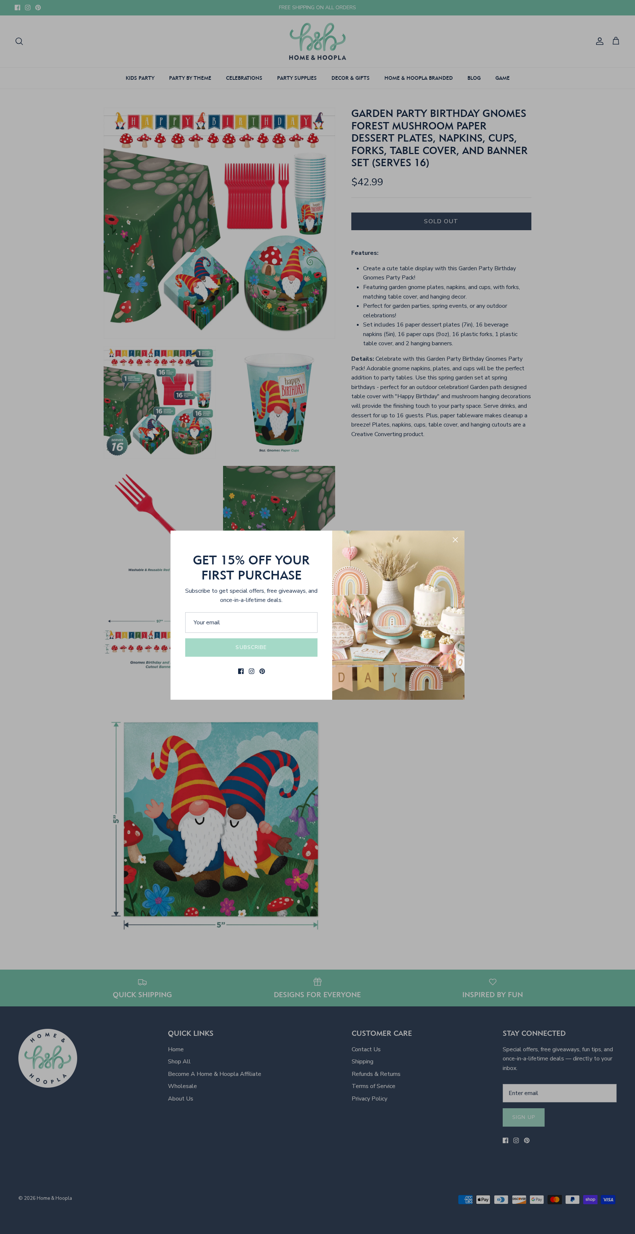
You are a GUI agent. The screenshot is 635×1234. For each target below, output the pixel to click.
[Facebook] (241, 671)
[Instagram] (251, 671)
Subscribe (251, 647)
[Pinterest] (262, 671)
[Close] (455, 540)
